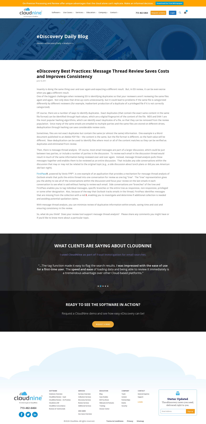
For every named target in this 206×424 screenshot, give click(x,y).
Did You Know (104, 400)
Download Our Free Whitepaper (169, 3)
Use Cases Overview (85, 414)
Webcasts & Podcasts (106, 403)
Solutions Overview (55, 394)
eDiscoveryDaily (53, 43)
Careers (124, 397)
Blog (101, 394)
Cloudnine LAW (54, 403)
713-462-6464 (142, 13)
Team (124, 394)
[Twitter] (28, 414)
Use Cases (82, 411)
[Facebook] (21, 414)
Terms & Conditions (114, 421)
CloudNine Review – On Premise (60, 400)
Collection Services (84, 397)
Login (172, 13)
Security (124, 406)
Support (140, 397)
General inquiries (143, 394)
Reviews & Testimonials (57, 409)
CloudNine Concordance (57, 406)
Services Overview (84, 394)
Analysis (67, 43)
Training (102, 406)
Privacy (130, 421)
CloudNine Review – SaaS (57, 397)
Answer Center (104, 409)
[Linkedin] (35, 414)
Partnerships (126, 400)
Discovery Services (84, 400)
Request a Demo (158, 13)
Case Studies (103, 397)
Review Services (83, 403)
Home (40, 43)
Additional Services (84, 406)
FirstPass (41, 173)
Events (124, 403)
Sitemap (140, 421)
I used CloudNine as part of (103, 254)
